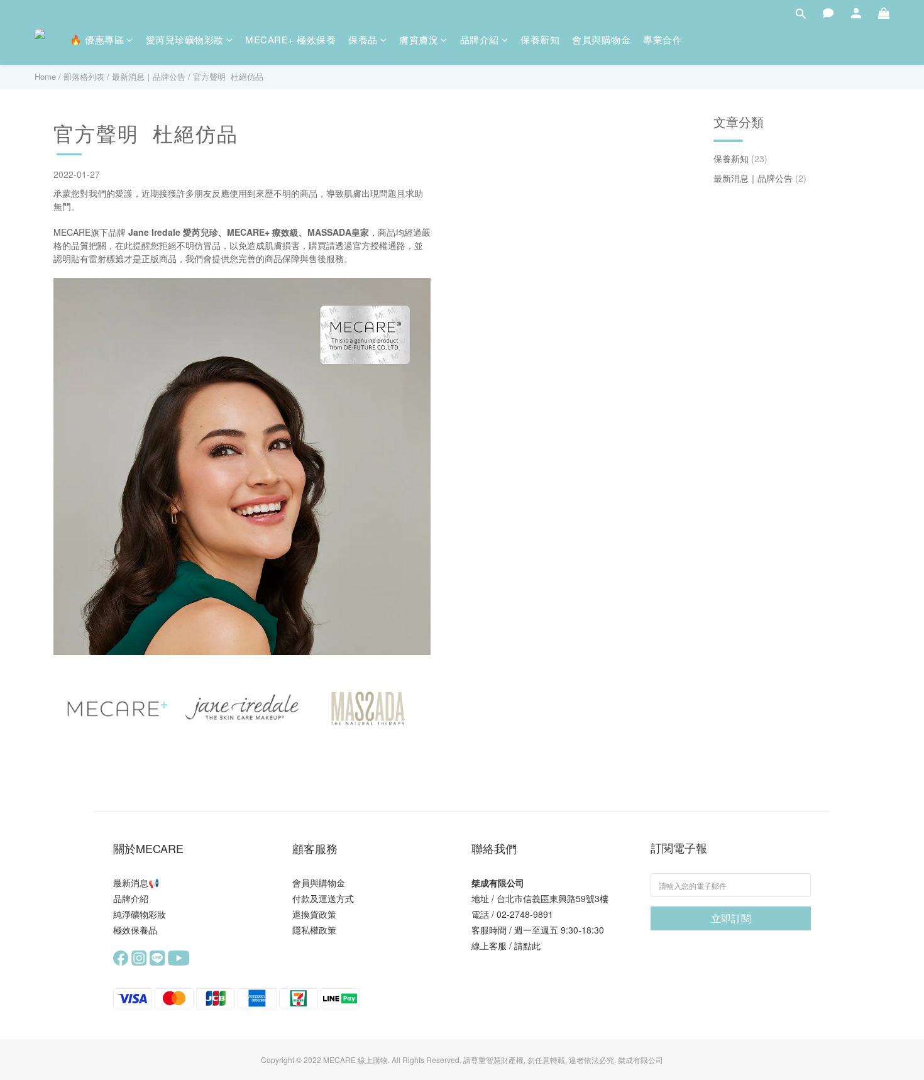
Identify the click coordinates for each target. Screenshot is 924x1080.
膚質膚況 (418, 39)
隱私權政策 (314, 929)
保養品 (363, 39)
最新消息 (130, 882)
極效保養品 (135, 929)
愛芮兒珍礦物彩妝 (185, 39)
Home (45, 76)
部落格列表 (83, 76)
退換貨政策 (314, 914)
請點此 (527, 945)
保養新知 (539, 39)
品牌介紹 (479, 39)
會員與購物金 (601, 39)
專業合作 (662, 39)
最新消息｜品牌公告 (148, 76)
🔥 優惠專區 (97, 39)
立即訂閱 (731, 918)
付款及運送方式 (323, 898)
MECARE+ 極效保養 (290, 39)
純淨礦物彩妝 (139, 914)
